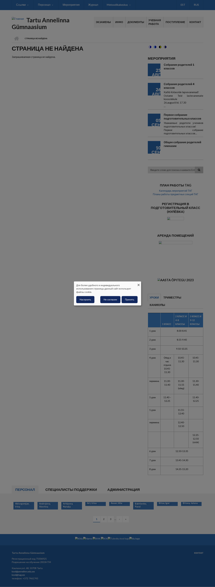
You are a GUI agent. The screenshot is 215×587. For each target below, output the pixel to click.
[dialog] (107, 293)
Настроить (85, 299)
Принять (129, 299)
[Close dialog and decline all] (138, 283)
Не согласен (110, 299)
